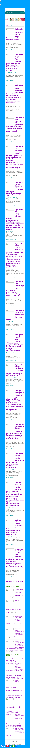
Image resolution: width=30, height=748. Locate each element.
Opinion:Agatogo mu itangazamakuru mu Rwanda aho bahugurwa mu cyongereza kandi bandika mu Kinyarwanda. (15, 460)
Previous (9, 581)
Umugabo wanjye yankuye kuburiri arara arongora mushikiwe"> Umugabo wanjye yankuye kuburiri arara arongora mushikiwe (15, 715)
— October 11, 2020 (11, 134)
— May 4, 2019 (9, 536)
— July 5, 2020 (9, 269)
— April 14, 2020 (10, 352)
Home (7, 25)
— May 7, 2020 (9, 321)
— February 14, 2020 (11, 377)
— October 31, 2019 (11, 441)
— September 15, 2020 (11, 197)
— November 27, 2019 (11, 412)
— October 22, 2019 (11, 470)
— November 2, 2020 (11, 72)
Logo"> (15, 16)
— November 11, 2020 (11, 42)
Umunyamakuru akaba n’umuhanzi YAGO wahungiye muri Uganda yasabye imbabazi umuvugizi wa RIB (15, 632)
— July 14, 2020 (9, 231)
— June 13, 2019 (10, 507)
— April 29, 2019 (10, 569)
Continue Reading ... (11, 49)
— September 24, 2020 (11, 170)
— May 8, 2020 (9, 298)
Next (21, 581)
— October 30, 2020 (11, 105)
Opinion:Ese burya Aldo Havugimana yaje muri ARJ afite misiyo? (15, 315)
